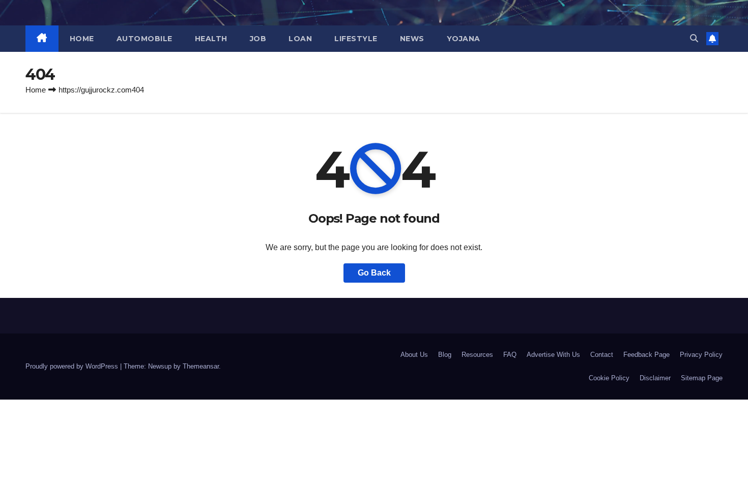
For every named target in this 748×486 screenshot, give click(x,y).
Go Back (374, 272)
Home (82, 38)
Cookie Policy (609, 378)
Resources (477, 354)
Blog (444, 354)
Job (258, 38)
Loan (300, 38)
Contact (601, 354)
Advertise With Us (553, 354)
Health (211, 38)
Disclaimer (655, 378)
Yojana (463, 38)
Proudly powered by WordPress (72, 366)
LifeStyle (356, 38)
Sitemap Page (702, 378)
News (412, 38)
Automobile (144, 38)
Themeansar (201, 366)
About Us (414, 354)
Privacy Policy (701, 354)
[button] (694, 38)
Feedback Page (646, 354)
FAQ (509, 354)
